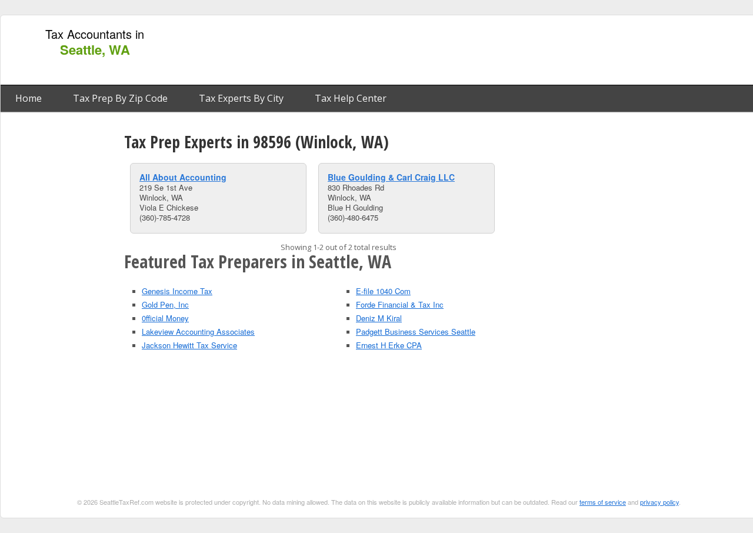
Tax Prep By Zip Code (120, 98)
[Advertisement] (537, 50)
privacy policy (659, 502)
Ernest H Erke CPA (389, 345)
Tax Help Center (351, 98)
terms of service (602, 502)
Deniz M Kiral (379, 318)
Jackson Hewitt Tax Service (189, 345)
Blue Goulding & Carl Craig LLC (391, 177)
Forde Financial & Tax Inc (400, 304)
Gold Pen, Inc (165, 304)
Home (28, 98)
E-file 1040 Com (383, 291)
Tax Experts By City (241, 98)
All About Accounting (182, 177)
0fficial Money (165, 318)
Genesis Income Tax (177, 291)
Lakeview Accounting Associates (198, 331)
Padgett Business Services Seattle (415, 331)
